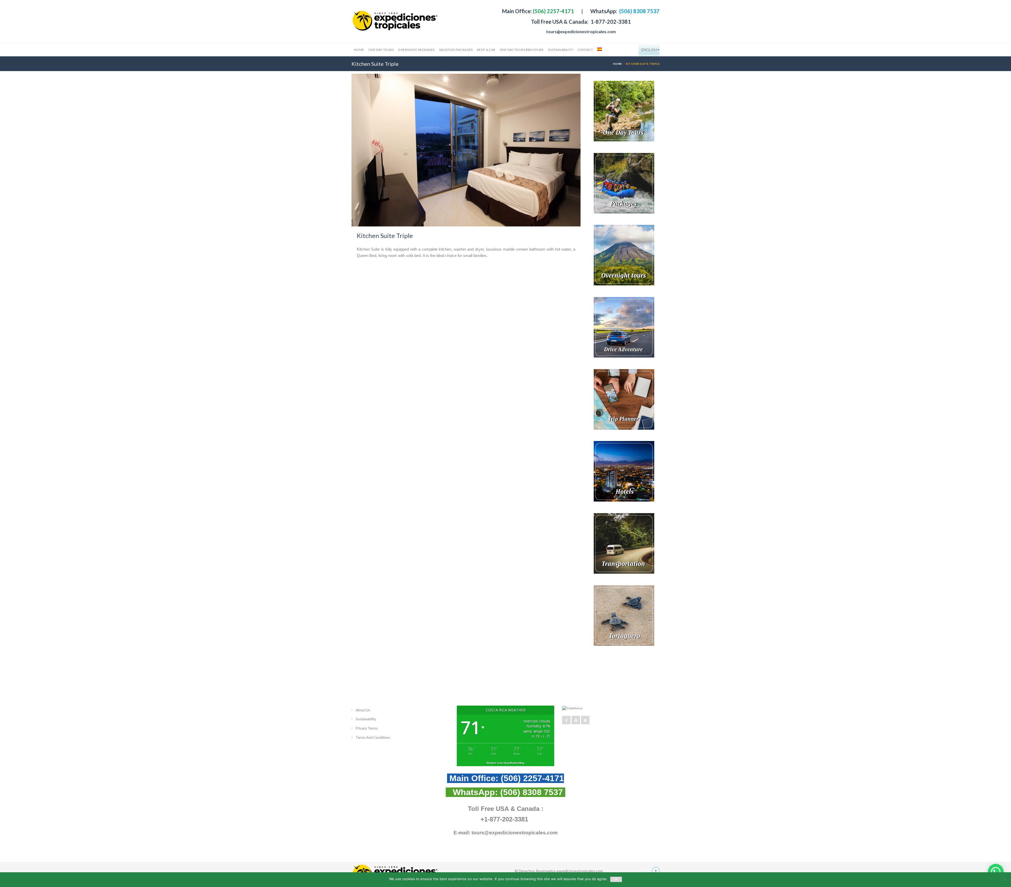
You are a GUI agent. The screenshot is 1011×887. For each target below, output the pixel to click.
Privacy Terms (367, 728)
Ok (616, 879)
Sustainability (560, 50)
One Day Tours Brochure (522, 50)
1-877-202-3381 (610, 21)
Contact (585, 50)
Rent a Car (486, 50)
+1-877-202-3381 (504, 819)
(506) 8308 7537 (639, 11)
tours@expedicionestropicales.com (581, 31)
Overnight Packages (416, 50)
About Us (363, 710)
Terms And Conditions (373, 737)
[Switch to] (599, 49)
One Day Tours (381, 50)
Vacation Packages (456, 50)
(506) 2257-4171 (553, 11)
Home (359, 50)
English (649, 49)
